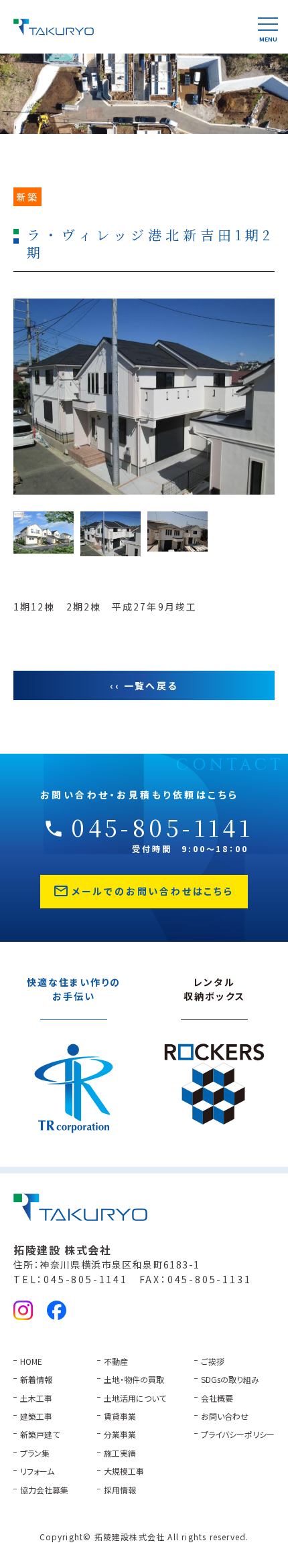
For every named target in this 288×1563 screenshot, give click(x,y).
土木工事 (36, 1398)
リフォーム (37, 1471)
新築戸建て (40, 1434)
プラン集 (35, 1453)
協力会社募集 (44, 1489)
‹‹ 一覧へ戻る (143, 685)
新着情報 (36, 1379)
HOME (31, 1361)
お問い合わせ (224, 1416)
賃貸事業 (120, 1416)
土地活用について (135, 1398)
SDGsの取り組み (230, 1379)
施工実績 (120, 1453)
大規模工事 (124, 1471)
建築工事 (36, 1416)
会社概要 (217, 1398)
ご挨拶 (212, 1361)
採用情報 (120, 1489)
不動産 (116, 1361)
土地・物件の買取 (134, 1379)
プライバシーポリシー (238, 1434)
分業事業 (120, 1434)
